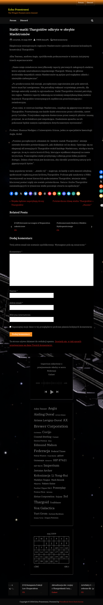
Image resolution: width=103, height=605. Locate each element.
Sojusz (59, 496)
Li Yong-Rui (60, 475)
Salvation (49, 492)
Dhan (50, 441)
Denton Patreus (40, 441)
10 (56, 547)
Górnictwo (48, 461)
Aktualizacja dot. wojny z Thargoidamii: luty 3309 (54, 587)
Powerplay (59, 487)
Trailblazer (55, 502)
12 (66, 547)
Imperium (51, 465)
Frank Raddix (51, 456)
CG (15, 230)
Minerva (37, 484)
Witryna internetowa (20, 315)
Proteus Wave (39, 492)
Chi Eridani (37, 432)
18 (61, 552)
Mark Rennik (57, 480)
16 (51, 552)
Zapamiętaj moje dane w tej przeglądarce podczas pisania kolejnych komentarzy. (52, 326)
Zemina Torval (38, 518)
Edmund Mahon (45, 445)
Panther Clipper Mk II (43, 488)
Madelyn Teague (42, 480)
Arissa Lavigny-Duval (48, 420)
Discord (90, 2)
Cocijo (46, 432)
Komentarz (16, 251)
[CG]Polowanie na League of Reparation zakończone (32, 225)
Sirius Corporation (44, 496)
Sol (65, 496)
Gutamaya (39, 460)
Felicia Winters (40, 456)
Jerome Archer (43, 470)
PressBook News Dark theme (71, 602)
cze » (66, 566)
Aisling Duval (44, 414)
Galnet (46, 592)
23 (51, 556)
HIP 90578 (38, 466)
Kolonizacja (42, 475)
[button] (11, 193)
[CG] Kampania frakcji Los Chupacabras (24, 587)
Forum (81, 2)
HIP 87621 (60, 460)
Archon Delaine (60, 415)
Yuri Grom (40, 513)
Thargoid (41, 502)
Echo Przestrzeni (18, 9)
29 (46, 561)
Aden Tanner (40, 408)
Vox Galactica (44, 508)
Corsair (56, 437)
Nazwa (14, 291)
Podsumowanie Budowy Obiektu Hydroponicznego (71, 225)
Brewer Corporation (51, 426)
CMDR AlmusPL (42, 39)
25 (61, 556)
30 (51, 561)
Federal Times (58, 451)
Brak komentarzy (60, 39)
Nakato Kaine (48, 483)
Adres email (16, 303)
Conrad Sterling (42, 436)
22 (46, 556)
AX (65, 420)
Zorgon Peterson (51, 518)
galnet (60, 455)
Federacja (42, 450)
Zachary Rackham (56, 514)
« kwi (36, 566)
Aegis (52, 408)
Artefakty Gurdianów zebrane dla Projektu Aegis (82, 587)
